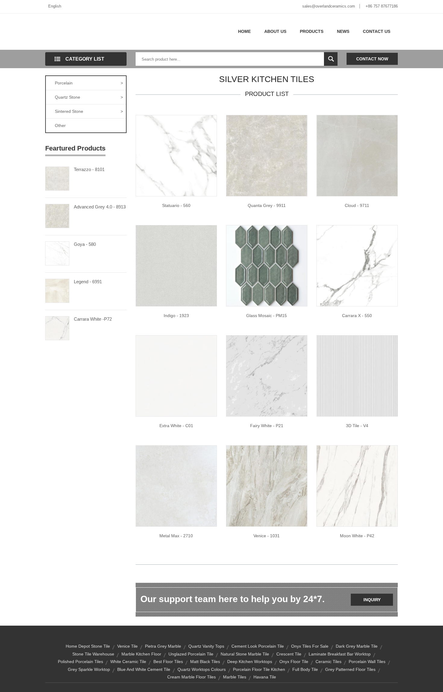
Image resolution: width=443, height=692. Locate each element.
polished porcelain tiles (80, 661)
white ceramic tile (128, 661)
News (343, 31)
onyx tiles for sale (309, 646)
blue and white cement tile (143, 669)
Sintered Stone (89, 111)
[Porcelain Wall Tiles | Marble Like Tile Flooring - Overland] (176, 155)
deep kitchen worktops (249, 661)
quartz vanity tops (206, 646)
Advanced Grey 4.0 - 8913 (100, 206)
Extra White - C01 (176, 425)
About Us (275, 31)
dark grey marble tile (357, 646)
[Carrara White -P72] (57, 327)
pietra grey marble (163, 646)
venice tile (127, 646)
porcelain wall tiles (367, 661)
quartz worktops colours (202, 669)
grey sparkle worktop (89, 669)
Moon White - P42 (357, 535)
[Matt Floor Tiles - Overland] (176, 265)
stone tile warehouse (93, 654)
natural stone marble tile (245, 654)
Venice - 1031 (266, 535)
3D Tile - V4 (357, 425)
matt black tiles (205, 661)
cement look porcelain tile (257, 646)
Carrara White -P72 (93, 319)
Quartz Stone (89, 97)
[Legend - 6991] (57, 290)
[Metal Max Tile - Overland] (176, 485)
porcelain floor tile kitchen (259, 669)
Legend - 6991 (88, 281)
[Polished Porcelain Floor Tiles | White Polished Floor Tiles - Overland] (357, 265)
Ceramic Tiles (328, 661)
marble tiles (234, 677)
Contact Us (376, 31)
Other (60, 125)
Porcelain (89, 83)
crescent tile (288, 654)
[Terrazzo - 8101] (57, 178)
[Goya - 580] (57, 252)
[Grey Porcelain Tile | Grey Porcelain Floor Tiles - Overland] (266, 155)
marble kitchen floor (141, 654)
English (54, 6)
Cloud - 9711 (357, 205)
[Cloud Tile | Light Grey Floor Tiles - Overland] (357, 155)
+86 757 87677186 (382, 6)
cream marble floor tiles (191, 677)
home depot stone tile (88, 646)
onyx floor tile (293, 661)
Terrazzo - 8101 (89, 169)
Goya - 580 (85, 244)
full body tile (305, 669)
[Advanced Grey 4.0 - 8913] (57, 215)
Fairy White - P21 (266, 425)
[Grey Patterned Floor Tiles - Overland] (266, 485)
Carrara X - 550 (357, 315)
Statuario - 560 (176, 205)
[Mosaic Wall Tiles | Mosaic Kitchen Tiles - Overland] (266, 265)
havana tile (264, 677)
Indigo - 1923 (176, 315)
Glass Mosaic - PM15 (266, 315)
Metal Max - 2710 (176, 535)
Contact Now (372, 58)
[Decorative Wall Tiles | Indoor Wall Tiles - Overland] (357, 375)
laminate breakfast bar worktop (340, 654)
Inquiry (372, 599)
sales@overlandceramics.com (328, 6)
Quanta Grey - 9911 (267, 205)
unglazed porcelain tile (190, 654)
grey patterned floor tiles (350, 669)
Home (244, 31)
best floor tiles (168, 661)
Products (311, 31)
